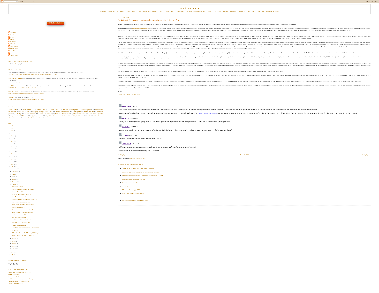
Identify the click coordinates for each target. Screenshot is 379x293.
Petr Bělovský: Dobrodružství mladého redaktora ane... (26, 220)
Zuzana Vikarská (13, 55)
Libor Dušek (12, 41)
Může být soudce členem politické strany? (23, 189)
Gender (89, 116)
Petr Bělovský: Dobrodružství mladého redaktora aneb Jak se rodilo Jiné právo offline (148, 20)
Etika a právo (18, 117)
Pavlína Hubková (13, 48)
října (13, 174)
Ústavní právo (53, 110)
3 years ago (42, 99)
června (14, 184)
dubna (14, 241)
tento (16, 64)
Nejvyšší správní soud (37, 116)
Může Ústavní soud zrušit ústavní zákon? (23, 204)
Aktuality (18, 114)
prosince (14, 169)
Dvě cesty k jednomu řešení (19, 225)
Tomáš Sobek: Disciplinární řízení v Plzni (133, 193)
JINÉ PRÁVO (189, 8)
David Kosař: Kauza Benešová (20, 197)
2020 (12, 136)
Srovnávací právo (61, 116)
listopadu (14, 171)
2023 (12, 128)
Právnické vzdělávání (62, 112)
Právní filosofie (89, 112)
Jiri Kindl (11, 39)
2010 (12, 161)
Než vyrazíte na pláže (17, 186)
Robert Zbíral (12, 51)
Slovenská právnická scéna (76, 116)
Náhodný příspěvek (55, 23)
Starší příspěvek (366, 155)
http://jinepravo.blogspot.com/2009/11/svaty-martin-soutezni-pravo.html (23, 93)
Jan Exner (11, 35)
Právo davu (125, 186)
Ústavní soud (41, 110)
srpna (13, 179)
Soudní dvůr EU (30, 114)
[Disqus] (244, 127)
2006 (12, 254)
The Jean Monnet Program (15, 283)
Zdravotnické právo (39, 117)
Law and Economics (45, 114)
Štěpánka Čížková (13, 92)
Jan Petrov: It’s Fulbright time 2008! (21, 194)
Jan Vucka (11, 97)
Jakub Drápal (12, 32)
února (13, 246)
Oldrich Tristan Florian (15, 78)
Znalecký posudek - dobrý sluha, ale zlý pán (133, 179)
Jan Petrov (12, 37)
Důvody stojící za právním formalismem (22, 212)
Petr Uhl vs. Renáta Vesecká (19, 217)
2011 (12, 159)
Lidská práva (86, 110)
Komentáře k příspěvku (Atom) (137, 158)
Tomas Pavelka (13, 53)
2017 (12, 143)
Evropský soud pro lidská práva (42, 112)
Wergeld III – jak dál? (17, 192)
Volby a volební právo (28, 117)
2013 (12, 154)
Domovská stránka (245, 155)
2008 (12, 167)
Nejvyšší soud (50, 116)
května (14, 238)
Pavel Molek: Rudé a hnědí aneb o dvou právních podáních (138, 168)
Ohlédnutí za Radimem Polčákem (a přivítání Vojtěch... (26, 233)
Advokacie (25, 116)
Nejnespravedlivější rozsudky (130, 183)
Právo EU (12, 109)
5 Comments (136, 94)
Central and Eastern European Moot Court (19, 272)
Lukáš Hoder (12, 44)
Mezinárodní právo (79, 114)
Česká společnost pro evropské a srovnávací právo (21, 279)
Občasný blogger (13, 46)
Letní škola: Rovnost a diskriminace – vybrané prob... (26, 228)
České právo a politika (96, 114)
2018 (12, 141)
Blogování (126, 97)
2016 (12, 146)
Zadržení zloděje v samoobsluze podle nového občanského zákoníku (140, 172)
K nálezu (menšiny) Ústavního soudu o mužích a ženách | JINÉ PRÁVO (23, 99)
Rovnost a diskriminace (62, 114)
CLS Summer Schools (14, 274)
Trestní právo (77, 112)
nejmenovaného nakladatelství (140, 28)
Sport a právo (15, 116)
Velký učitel (15, 230)
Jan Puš (10, 86)
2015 (12, 149)
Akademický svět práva (70, 110)
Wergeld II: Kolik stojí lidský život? (21, 202)
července (14, 182)
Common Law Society (14, 277)
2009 (12, 164)
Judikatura (26, 109)
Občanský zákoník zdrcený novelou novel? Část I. (135, 200)
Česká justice (25, 112)
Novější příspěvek (123, 155)
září (13, 177)
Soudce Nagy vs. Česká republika (21, 222)
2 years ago (55, 74)
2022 (12, 131)
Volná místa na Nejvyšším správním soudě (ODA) (25, 199)
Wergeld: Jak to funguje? (18, 207)
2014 (12, 151)
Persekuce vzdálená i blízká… (20, 215)
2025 (12, 126)
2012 (12, 156)
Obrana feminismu (127, 197)
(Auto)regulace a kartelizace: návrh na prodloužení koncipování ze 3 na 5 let (142, 175)
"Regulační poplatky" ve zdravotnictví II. (23, 235)
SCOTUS (96, 116)
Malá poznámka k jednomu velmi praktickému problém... (27, 210)
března (14, 243)
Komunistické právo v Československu (18, 281)
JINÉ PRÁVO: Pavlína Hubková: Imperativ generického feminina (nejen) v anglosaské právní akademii (30, 74)
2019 (12, 138)
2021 (12, 133)
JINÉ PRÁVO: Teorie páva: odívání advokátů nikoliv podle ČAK (22, 87)
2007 (12, 252)
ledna (13, 249)
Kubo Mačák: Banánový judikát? (131, 190)
